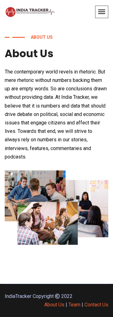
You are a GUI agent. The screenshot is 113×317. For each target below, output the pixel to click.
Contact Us (96, 305)
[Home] (30, 11)
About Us (54, 305)
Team (74, 305)
